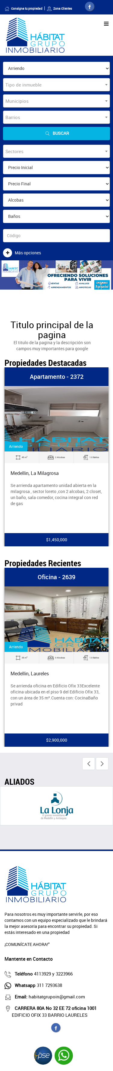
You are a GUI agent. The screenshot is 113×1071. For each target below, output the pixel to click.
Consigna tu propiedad (26, 8)
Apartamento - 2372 (56, 376)
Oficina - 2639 (56, 577)
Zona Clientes (62, 8)
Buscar (61, 133)
